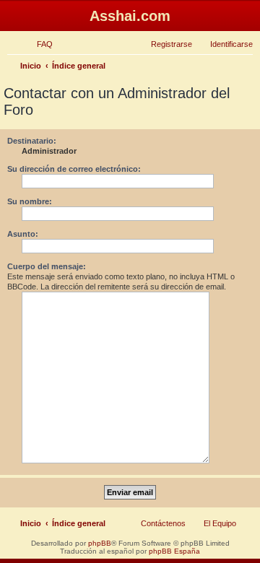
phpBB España (174, 551)
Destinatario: (31, 140)
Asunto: (22, 234)
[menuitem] (38, 44)
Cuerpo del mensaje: (46, 266)
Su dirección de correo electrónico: (74, 169)
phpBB (99, 543)
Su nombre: (29, 201)
